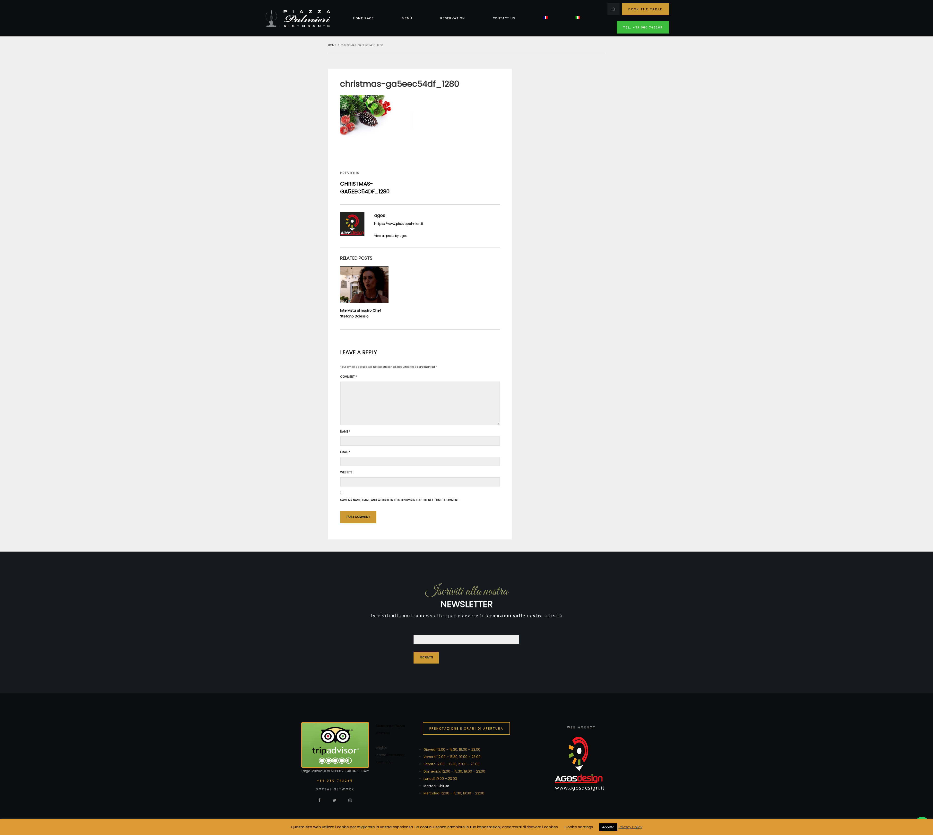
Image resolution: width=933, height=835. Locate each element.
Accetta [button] (608, 827)
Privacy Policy (630, 826)
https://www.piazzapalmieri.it (398, 223)
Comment (348, 377)
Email (345, 452)
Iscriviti (426, 657)
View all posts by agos (390, 236)
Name (345, 431)
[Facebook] (319, 800)
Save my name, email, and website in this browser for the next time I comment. (399, 500)
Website (346, 472)
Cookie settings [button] (578, 826)
